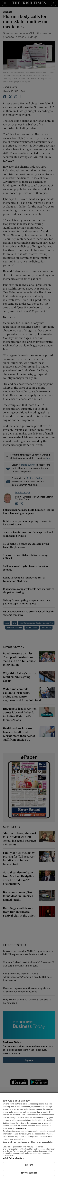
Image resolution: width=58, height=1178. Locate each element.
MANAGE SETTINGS (29, 1173)
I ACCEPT (29, 1165)
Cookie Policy (20, 1128)
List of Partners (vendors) (13, 1158)
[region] (29, 1135)
